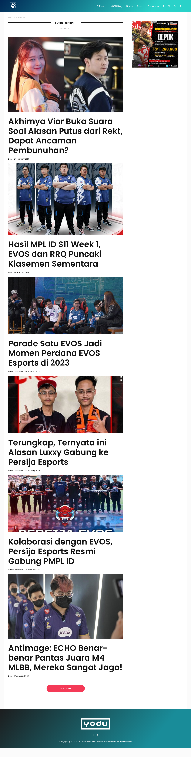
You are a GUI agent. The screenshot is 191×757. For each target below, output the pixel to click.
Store (140, 6)
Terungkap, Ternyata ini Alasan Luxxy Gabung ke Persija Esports (58, 452)
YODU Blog (116, 6)
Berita (129, 6)
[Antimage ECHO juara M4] (65, 606)
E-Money (102, 6)
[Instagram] (169, 6)
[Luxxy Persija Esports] (65, 404)
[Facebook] (163, 6)
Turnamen (153, 6)
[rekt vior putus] (65, 75)
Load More (65, 688)
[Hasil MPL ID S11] (65, 199)
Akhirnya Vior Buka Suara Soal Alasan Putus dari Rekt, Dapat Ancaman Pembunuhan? (65, 136)
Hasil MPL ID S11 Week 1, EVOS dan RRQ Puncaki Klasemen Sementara (55, 254)
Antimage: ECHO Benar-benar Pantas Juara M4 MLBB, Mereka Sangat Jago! (65, 657)
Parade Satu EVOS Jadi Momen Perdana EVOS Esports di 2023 (55, 353)
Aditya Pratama (15, 371)
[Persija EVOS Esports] (65, 503)
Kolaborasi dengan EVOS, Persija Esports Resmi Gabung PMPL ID (60, 551)
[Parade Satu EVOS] (65, 305)
